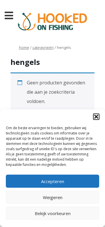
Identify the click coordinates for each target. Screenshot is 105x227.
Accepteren (52, 181)
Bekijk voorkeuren (53, 213)
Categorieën (43, 47)
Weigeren (52, 197)
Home (24, 47)
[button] (96, 117)
